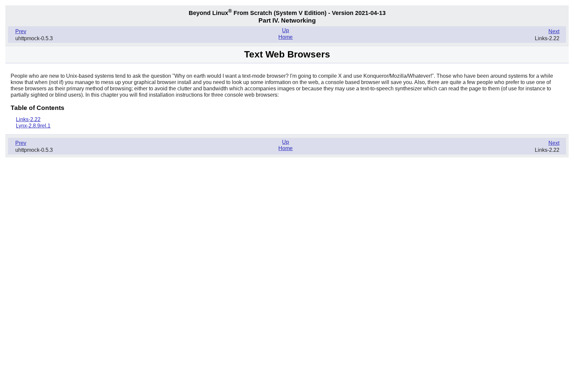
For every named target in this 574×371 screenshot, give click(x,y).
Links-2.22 (28, 119)
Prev (20, 31)
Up (285, 30)
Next (553, 31)
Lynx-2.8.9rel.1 (33, 126)
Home (285, 37)
